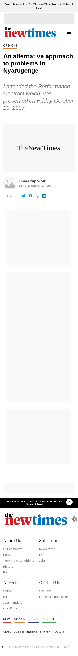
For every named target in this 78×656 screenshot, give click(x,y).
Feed (6, 572)
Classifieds (10, 608)
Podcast (59, 631)
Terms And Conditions (18, 560)
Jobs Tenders (12, 602)
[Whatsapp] (37, 196)
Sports (33, 619)
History (8, 566)
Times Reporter (32, 181)
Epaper (45, 631)
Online (7, 591)
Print (42, 554)
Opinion (19, 619)
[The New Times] (30, 36)
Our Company (12, 549)
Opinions (10, 45)
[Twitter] (24, 196)
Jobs (42, 560)
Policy (7, 554)
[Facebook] (30, 196)
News (7, 619)
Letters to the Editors (54, 596)
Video (7, 631)
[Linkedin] (44, 196)
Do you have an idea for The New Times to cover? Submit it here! (35, 503)
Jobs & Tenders (25, 631)
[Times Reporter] (9, 188)
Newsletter (47, 549)
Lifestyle (49, 619)
